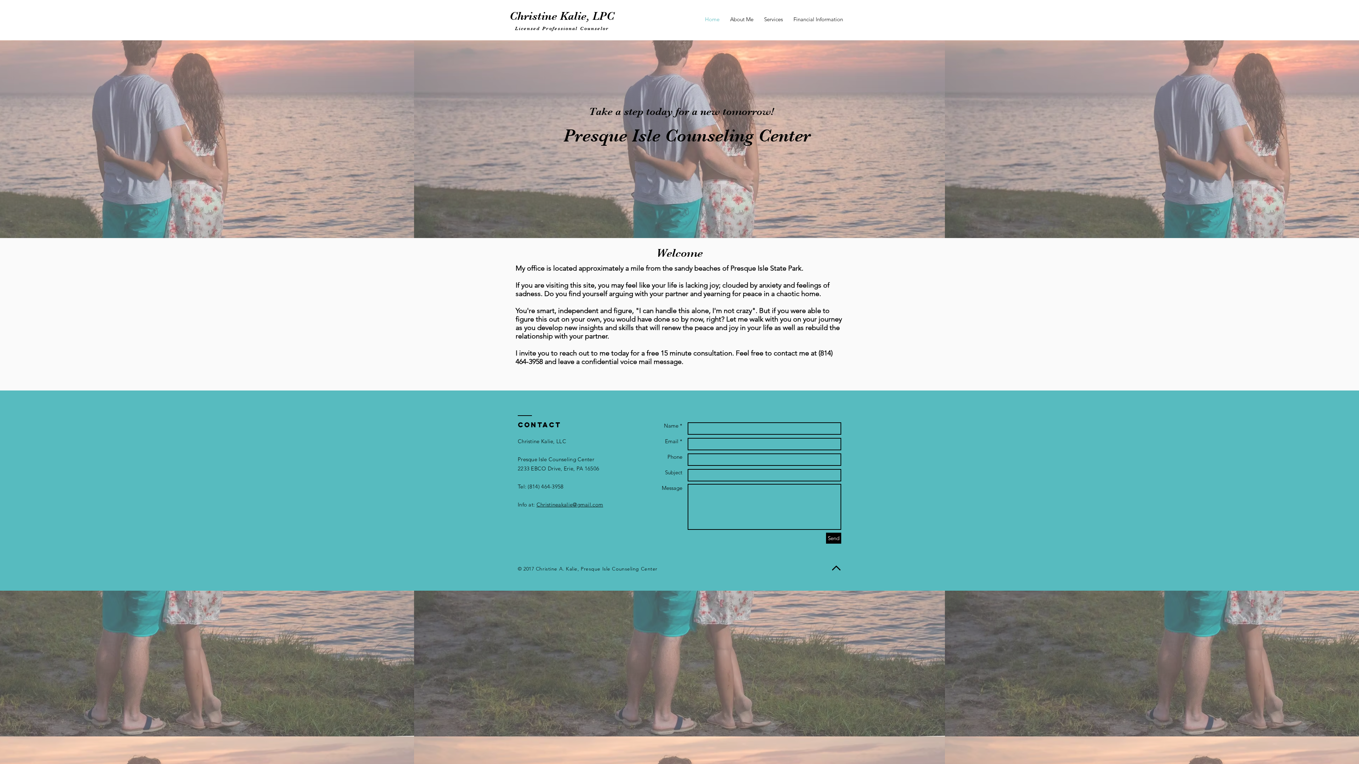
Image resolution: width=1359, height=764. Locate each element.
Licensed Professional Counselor (562, 28)
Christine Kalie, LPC (562, 16)
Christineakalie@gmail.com (570, 504)
